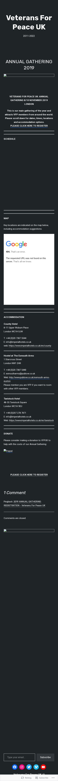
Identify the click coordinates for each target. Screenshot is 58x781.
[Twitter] (29, 767)
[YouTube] (43, 767)
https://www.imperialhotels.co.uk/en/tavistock (31, 420)
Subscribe (45, 757)
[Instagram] (22, 767)
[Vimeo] (36, 767)
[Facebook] (14, 767)
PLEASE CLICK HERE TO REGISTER (29, 125)
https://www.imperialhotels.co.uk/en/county (30, 345)
